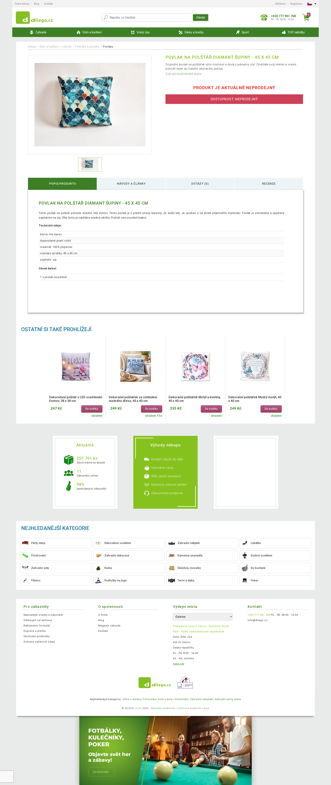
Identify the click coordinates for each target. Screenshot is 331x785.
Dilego (32, 46)
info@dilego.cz (258, 620)
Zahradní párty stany (228, 699)
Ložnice (67, 46)
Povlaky (108, 46)
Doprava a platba (35, 630)
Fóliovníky (149, 699)
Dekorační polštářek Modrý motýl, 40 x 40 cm (254, 399)
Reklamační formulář (37, 625)
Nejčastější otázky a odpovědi (43, 614)
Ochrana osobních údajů (39, 641)
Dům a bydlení (49, 46)
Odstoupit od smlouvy (38, 620)
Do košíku (91, 409)
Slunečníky (181, 699)
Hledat (200, 17)
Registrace (296, 3)
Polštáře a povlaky (87, 46)
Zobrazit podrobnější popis (184, 73)
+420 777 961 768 (259, 614)
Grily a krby (165, 699)
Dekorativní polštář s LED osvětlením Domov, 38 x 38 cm (75, 399)
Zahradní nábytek (201, 699)
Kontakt (48, 3)
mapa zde (178, 663)
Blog (36, 3)
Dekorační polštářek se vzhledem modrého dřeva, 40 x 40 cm (133, 399)
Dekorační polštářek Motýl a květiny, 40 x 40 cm (195, 399)
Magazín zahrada (109, 625)
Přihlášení (280, 3)
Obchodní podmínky (37, 636)
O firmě (103, 614)
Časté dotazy (22, 3)
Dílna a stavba (132, 699)
